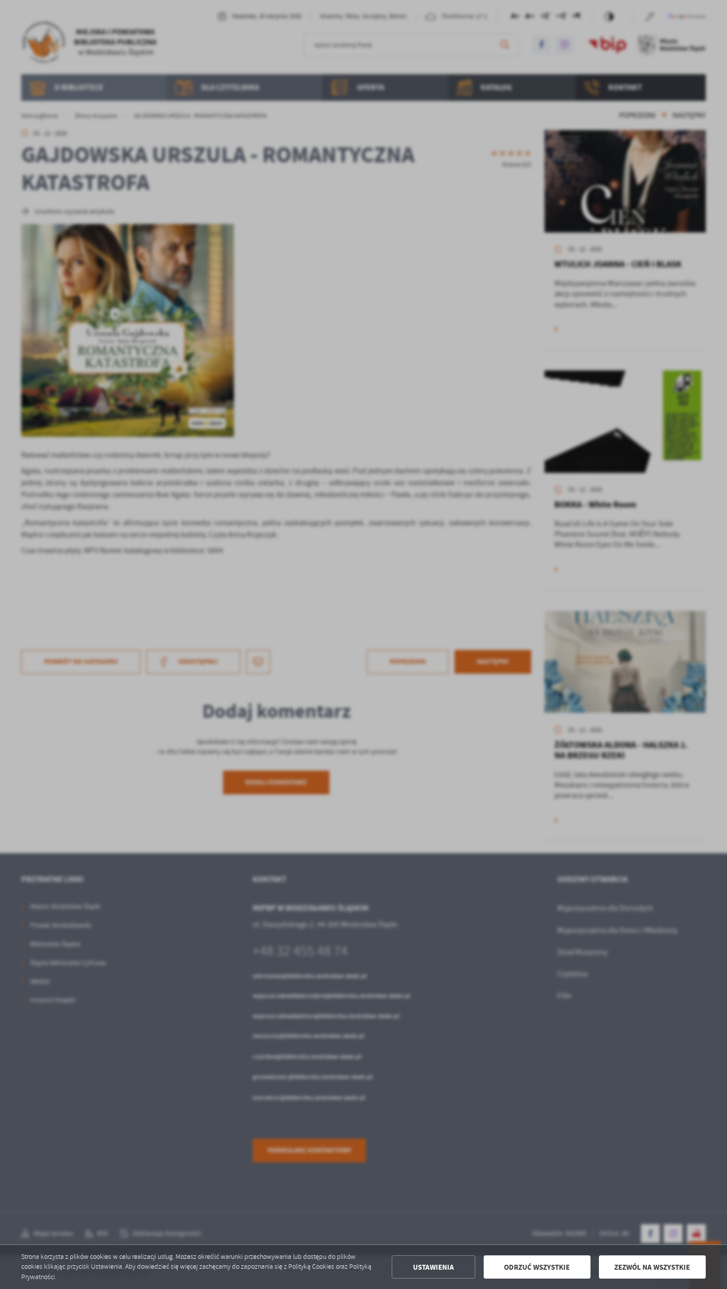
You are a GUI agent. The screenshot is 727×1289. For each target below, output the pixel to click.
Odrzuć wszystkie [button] (537, 1267)
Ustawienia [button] (433, 1267)
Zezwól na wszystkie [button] (652, 1267)
